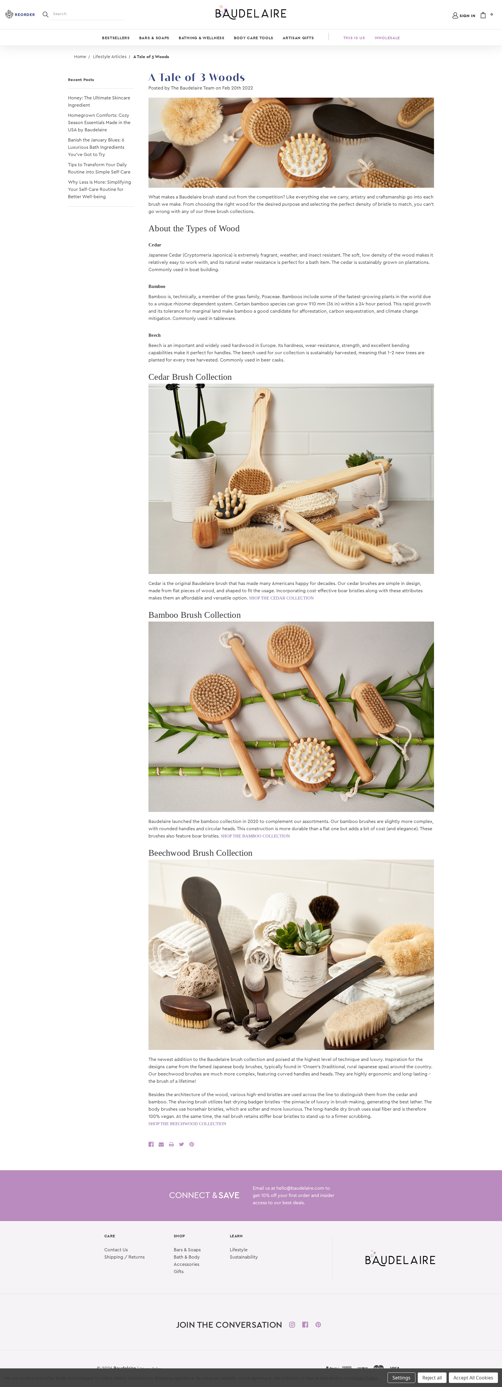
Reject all (432, 1378)
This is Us (354, 37)
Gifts (179, 1271)
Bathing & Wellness (202, 37)
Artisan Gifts (298, 37)
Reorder (25, 14)
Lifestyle (239, 1250)
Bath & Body (187, 1257)
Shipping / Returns (124, 1257)
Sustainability (244, 1257)
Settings (401, 1378)
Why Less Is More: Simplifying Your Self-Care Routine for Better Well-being (99, 189)
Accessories (186, 1264)
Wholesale (387, 37)
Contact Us (116, 1250)
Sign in (468, 15)
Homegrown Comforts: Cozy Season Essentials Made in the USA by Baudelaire (99, 122)
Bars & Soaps (154, 37)
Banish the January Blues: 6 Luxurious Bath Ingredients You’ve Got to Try (96, 147)
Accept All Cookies (473, 1378)
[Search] (45, 14)
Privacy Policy (364, 1378)
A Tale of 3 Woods (196, 77)
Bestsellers (116, 37)
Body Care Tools (254, 37)
